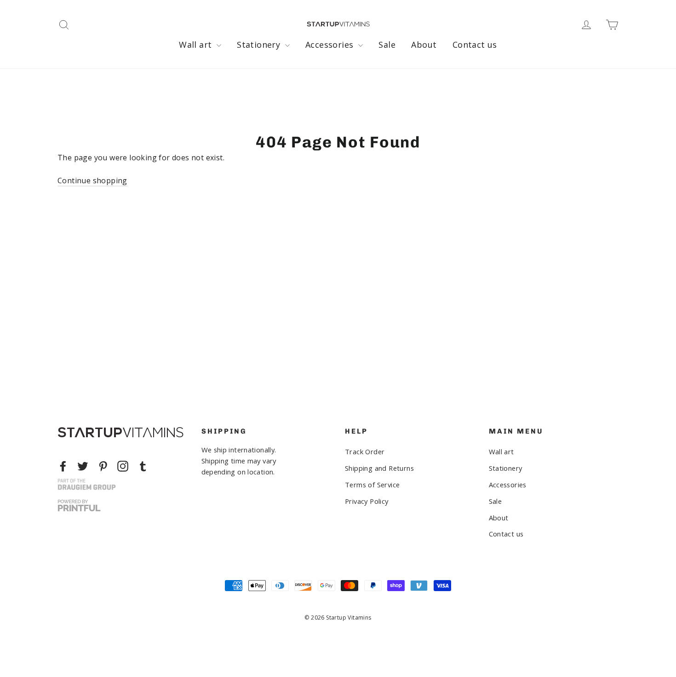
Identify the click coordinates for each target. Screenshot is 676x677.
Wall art (196, 44)
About (423, 44)
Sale (386, 44)
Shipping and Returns (379, 468)
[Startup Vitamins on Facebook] (63, 466)
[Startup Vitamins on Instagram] (122, 466)
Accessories (330, 44)
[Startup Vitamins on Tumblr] (143, 466)
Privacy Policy (367, 501)
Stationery (259, 44)
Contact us (475, 44)
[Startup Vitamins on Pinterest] (103, 466)
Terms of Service (372, 484)
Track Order (364, 451)
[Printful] (79, 505)
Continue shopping (92, 180)
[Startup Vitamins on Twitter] (82, 466)
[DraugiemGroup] (86, 484)
